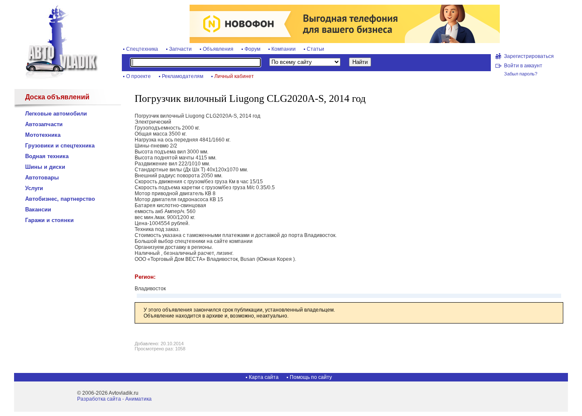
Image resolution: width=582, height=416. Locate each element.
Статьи (315, 49)
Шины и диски (45, 167)
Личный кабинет (234, 76)
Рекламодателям (182, 76)
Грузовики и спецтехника (60, 145)
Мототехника (43, 135)
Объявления (218, 49)
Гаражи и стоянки (49, 220)
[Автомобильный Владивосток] (56, 78)
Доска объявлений (57, 97)
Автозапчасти (44, 124)
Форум (252, 49)
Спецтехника (142, 49)
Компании (283, 49)
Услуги (34, 188)
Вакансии (38, 209)
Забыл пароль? (520, 73)
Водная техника (47, 156)
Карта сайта (264, 377)
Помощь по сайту (311, 377)
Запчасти (180, 49)
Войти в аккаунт (523, 66)
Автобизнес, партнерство (60, 199)
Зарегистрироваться (529, 56)
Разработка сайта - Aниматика (114, 399)
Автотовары (42, 177)
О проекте (138, 76)
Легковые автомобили (56, 113)
